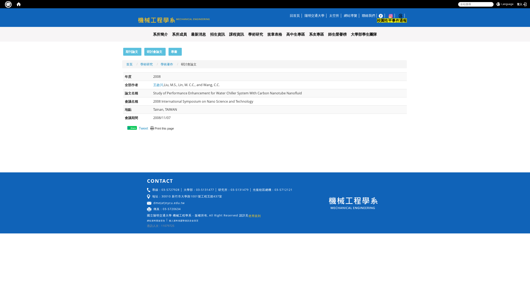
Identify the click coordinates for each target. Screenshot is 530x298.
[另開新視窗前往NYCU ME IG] (393, 15)
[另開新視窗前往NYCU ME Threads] (403, 15)
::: (121, 50)
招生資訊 (217, 34)
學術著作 (167, 64)
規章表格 (274, 34)
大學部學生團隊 (364, 34)
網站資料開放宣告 (156, 220)
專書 (174, 51)
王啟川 (158, 85)
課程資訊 (236, 34)
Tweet (143, 128)
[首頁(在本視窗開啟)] (18, 4)
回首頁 (295, 15)
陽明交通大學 (314, 15)
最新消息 (198, 34)
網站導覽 (350, 15)
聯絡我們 (368, 15)
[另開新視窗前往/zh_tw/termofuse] (200, 220)
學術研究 (255, 34)
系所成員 (179, 34)
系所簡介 (160, 34)
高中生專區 (295, 34)
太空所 (334, 15)
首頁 (129, 64)
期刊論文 (132, 51)
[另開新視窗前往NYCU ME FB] (383, 15)
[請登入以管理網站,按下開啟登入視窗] (8, 4)
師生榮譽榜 (337, 34)
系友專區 (316, 34)
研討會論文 (154, 51)
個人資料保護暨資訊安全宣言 (184, 220)
